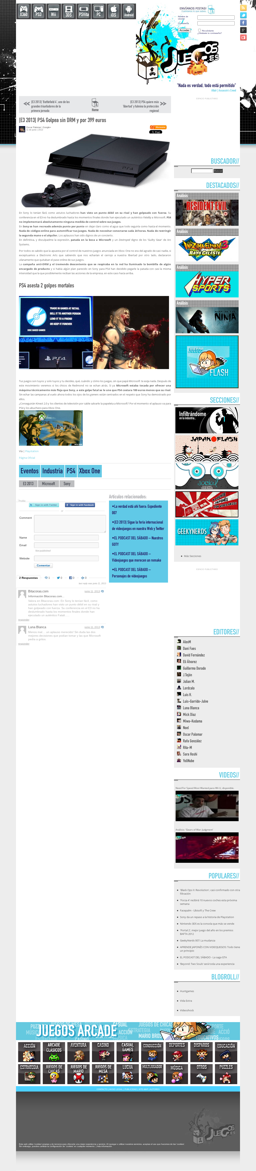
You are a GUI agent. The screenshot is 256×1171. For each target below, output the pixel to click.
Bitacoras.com (38, 591)
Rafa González (192, 741)
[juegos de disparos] (201, 1052)
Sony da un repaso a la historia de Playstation (207, 917)
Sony (67, 484)
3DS (69, 15)
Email (22, 545)
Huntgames (187, 991)
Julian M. (189, 682)
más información (104, 1146)
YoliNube (188, 761)
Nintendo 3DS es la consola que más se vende (207, 923)
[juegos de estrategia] (29, 1074)
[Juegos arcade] (54, 1052)
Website (24, 558)
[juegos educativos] (226, 1052)
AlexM (187, 642)
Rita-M (187, 748)
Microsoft (48, 484)
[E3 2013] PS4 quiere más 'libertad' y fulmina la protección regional (141, 106)
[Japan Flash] (206, 460)
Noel (186, 728)
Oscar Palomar (33, 127)
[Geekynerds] (206, 544)
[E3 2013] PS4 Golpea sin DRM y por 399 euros (62, 121)
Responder (23, 619)
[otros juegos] (201, 1074)
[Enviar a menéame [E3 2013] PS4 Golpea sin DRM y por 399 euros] (158, 128)
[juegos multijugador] (152, 1074)
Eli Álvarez (190, 662)
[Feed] (243, 7)
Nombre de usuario (183, 17)
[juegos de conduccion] (152, 1052)
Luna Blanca (37, 627)
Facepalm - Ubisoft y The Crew (198, 910)
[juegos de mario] (78, 1074)
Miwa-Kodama (192, 721)
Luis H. (187, 695)
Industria (52, 472)
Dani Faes (189, 649)
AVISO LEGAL (116, 1089)
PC (99, 14)
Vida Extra (186, 1000)
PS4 (71, 472)
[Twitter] (243, 15)
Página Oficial (27, 458)
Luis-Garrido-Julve (195, 702)
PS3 (38, 14)
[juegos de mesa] (103, 1074)
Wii (53, 14)
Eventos (30, 472)
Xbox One (89, 472)
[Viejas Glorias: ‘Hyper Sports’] (207, 296)
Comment (25, 517)
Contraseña (183, 23)
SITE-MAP (143, 1089)
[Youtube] (243, 37)
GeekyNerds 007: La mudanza (197, 940)
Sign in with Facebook (80, 505)
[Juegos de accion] (29, 1052)
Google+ (47, 127)
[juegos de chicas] (54, 1074)
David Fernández (194, 655)
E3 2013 (28, 484)
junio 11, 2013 (92, 591)
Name (23, 537)
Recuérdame (208, 31)
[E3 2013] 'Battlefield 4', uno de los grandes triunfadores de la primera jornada (50, 106)
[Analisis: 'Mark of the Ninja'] (207, 332)
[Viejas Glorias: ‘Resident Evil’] (207, 225)
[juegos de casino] (103, 1052)
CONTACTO (102, 1089)
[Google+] (243, 30)
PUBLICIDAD (131, 1089)
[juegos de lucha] (127, 1074)
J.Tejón (187, 675)
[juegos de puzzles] (226, 1074)
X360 (23, 14)
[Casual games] (127, 1052)
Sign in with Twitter (44, 505)
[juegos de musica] (177, 1074)
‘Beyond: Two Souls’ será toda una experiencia (207, 964)
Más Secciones (192, 556)
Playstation (32, 451)
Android (128, 15)
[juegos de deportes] (177, 1052)
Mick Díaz (189, 715)
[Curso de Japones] (206, 516)
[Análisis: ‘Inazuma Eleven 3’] (207, 260)
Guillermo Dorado (194, 669)
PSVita (84, 14)
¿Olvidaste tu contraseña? (209, 33)
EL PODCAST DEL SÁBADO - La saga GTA (203, 957)
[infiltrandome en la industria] (206, 432)
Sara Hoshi (190, 755)
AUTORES (155, 1089)
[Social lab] (206, 488)
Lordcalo (189, 688)
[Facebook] (243, 22)
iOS (113, 15)
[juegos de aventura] (78, 1052)
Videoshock (187, 1010)
